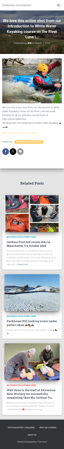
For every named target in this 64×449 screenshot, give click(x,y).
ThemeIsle (42, 442)
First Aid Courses (47, 428)
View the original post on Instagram (20, 133)
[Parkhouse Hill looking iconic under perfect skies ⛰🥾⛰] (32, 292)
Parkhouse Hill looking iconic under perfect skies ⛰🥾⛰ (32, 323)
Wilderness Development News (28, 142)
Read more (22, 264)
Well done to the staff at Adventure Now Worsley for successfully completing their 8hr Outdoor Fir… (31, 393)
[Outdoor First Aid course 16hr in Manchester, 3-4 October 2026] (32, 213)
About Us (32, 435)
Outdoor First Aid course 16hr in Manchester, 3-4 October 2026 (28, 244)
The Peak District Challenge (21, 428)
